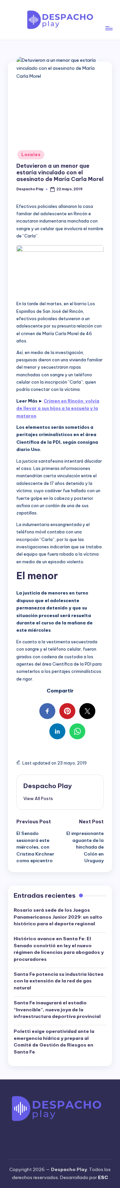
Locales (30, 154)
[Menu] (108, 20)
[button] (38, 798)
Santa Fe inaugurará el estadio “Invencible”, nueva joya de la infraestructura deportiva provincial (57, 1009)
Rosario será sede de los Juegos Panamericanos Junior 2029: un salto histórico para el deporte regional (58, 917)
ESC (103, 1177)
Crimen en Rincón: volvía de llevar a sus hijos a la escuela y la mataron (57, 408)
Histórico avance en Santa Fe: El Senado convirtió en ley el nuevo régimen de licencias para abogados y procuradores (59, 949)
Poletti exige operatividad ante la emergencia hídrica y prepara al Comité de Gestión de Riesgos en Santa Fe (54, 1041)
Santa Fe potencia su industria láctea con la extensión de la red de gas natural (58, 981)
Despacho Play (47, 786)
